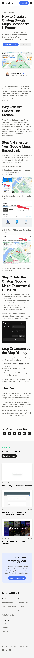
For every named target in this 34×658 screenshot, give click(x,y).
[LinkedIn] (10, 650)
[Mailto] (3, 650)
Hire (24, 73)
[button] (4, 433)
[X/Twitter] (6, 650)
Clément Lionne (15, 73)
